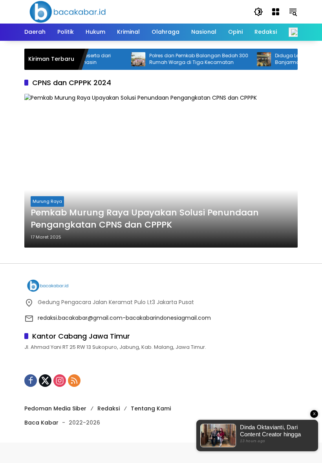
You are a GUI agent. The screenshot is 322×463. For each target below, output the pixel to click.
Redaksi (108, 408)
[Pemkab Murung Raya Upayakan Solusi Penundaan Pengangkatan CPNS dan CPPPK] (161, 171)
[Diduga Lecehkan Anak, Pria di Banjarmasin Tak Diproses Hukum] (259, 59)
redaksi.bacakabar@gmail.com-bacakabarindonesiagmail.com (124, 318)
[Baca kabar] (67, 11)
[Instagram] (59, 380)
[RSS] (74, 380)
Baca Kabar (41, 423)
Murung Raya (47, 201)
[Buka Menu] (275, 11)
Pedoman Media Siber (55, 408)
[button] (258, 11)
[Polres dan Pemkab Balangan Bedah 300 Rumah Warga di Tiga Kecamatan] (133, 59)
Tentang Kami (151, 408)
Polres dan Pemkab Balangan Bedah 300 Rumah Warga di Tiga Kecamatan (194, 59)
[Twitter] (45, 380)
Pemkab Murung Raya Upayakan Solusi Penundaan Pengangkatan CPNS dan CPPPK (145, 219)
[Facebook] (30, 380)
